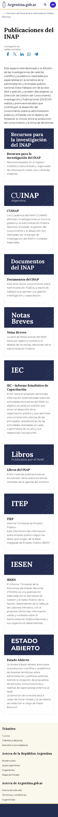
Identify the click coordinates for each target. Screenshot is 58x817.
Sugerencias (8, 799)
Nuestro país (9, 760)
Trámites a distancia (12, 740)
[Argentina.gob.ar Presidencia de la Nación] (20, 4)
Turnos (6, 736)
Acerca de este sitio (12, 790)
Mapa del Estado (11, 775)
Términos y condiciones (14, 795)
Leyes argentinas (11, 765)
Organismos (8, 770)
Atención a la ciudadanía (15, 745)
